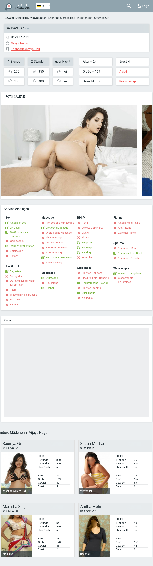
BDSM (85, 232)
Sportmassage (54, 252)
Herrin (85, 222)
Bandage (87, 252)
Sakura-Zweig (54, 262)
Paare (13, 289)
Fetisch (14, 255)
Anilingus (87, 297)
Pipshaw (15, 299)
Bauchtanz (52, 282)
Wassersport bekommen (125, 279)
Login (145, 6)
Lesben (50, 287)
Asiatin (123, 71)
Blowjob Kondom (92, 272)
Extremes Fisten (127, 232)
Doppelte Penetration (22, 245)
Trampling (87, 257)
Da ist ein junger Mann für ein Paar (22, 282)
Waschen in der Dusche (23, 294)
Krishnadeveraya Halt (61, 17)
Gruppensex (17, 240)
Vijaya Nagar (38, 17)
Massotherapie (54, 242)
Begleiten (15, 271)
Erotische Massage (57, 227)
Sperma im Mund (127, 248)
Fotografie (16, 276)
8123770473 (20, 37)
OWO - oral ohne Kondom (19, 234)
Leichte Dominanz (92, 227)
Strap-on (87, 242)
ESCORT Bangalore (16, 17)
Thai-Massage (54, 237)
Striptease (52, 277)
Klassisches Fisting (129, 222)
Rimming (15, 304)
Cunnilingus (88, 292)
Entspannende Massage (60, 257)
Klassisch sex (18, 222)
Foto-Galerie (15, 96)
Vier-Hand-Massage (57, 247)
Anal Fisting (124, 227)
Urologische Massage (59, 232)
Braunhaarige (127, 81)
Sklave (85, 237)
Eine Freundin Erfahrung (95, 277)
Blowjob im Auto (91, 287)
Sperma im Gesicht (129, 258)
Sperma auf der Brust (130, 253)
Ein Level (15, 227)
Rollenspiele (89, 247)
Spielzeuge (16, 250)
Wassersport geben (129, 273)
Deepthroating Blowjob (95, 282)
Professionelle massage (60, 222)
